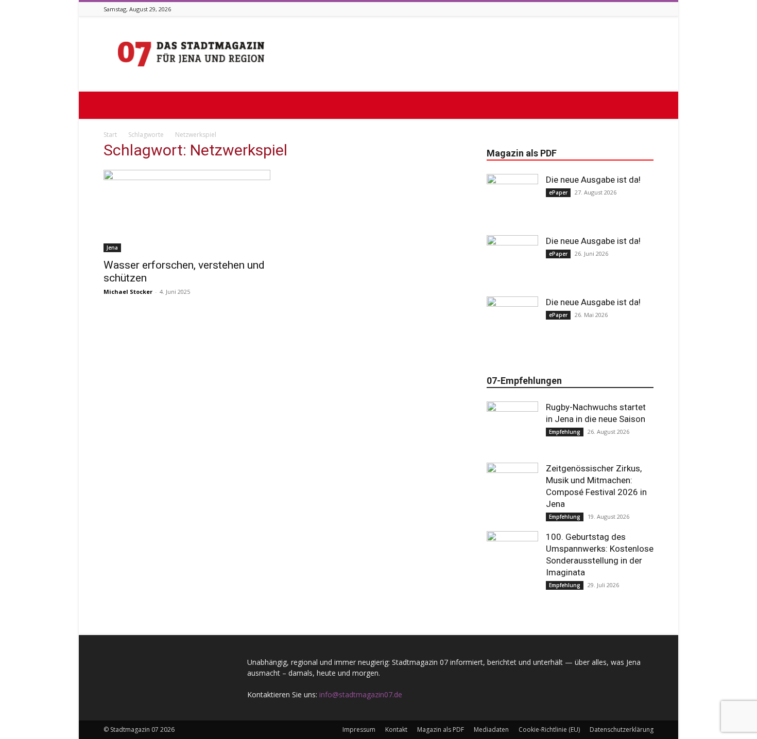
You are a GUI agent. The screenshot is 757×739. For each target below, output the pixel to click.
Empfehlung (564, 431)
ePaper (558, 192)
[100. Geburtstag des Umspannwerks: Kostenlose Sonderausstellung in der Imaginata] (512, 557)
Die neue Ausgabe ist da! (593, 179)
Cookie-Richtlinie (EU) (549, 729)
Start (110, 134)
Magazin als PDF (440, 729)
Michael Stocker (128, 291)
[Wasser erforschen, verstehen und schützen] (187, 211)
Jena (112, 247)
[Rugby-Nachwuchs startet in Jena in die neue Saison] (512, 427)
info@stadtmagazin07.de (360, 694)
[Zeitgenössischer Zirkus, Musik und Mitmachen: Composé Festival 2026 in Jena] (512, 488)
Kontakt (396, 729)
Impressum (358, 729)
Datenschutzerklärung (621, 729)
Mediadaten (491, 729)
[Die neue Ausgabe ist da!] (512, 199)
